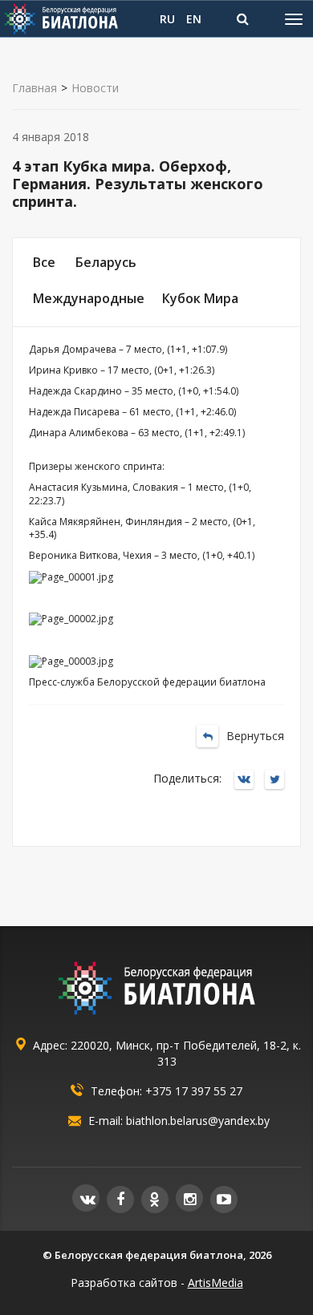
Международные (88, 298)
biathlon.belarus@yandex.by (198, 1120)
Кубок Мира (200, 298)
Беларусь (105, 262)
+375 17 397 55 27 (193, 1091)
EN (193, 18)
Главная (34, 88)
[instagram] (189, 1198)
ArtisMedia (215, 1282)
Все (44, 262)
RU (167, 18)
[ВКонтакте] (248, 780)
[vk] (86, 1198)
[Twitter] (278, 780)
